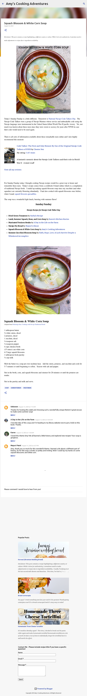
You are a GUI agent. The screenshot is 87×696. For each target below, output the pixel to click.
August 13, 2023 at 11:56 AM (25, 432)
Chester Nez (39, 149)
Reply (13, 415)
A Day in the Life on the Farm (46, 222)
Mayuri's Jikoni (32, 226)
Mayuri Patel (16, 445)
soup (7, 388)
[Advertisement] (43, 515)
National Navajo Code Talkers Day (62, 118)
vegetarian (27, 388)
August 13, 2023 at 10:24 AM (44, 419)
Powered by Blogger (45, 689)
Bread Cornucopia (24, 595)
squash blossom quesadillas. (26, 194)
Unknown (14, 407)
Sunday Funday (16, 388)
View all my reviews (12, 170)
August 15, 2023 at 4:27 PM (30, 445)
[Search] (51, 3)
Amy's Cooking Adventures (27, 4)
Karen (13, 432)
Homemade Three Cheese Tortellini (30, 626)
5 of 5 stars (30, 153)
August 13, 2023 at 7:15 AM (27, 407)
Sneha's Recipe (36, 216)
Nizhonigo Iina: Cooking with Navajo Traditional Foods (29, 324)
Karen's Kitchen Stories (59, 219)
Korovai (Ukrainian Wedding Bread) (30, 559)
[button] (5, 30)
